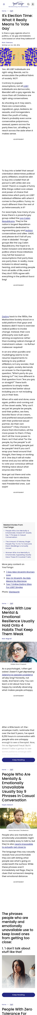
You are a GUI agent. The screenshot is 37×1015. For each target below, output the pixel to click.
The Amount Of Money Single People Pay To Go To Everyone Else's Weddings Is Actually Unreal (19, 545)
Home (4, 11)
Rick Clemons (7, 43)
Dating (5, 316)
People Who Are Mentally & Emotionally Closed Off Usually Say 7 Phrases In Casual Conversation (19, 534)
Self (11, 11)
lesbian (29, 230)
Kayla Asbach (7, 805)
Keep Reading (18, 760)
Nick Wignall (7, 639)
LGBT (25, 86)
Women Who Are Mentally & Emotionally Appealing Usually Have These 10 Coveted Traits (18, 554)
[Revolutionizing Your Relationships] (18, 4)
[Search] (28, 4)
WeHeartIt (14, 591)
